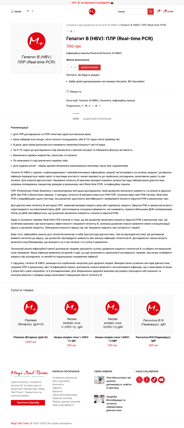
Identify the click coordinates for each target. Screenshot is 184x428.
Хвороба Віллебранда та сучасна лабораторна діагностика (115, 403)
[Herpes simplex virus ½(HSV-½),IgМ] (112, 314)
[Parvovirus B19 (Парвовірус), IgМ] (153, 314)
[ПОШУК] (150, 11)
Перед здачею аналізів (66, 401)
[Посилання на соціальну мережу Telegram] (96, 106)
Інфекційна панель (123, 100)
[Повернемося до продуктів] (71, 31)
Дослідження (87, 25)
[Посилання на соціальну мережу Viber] (100, 106)
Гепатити (105, 100)
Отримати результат (64, 377)
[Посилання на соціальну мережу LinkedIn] (89, 106)
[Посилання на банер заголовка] (92, 2)
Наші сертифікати (63, 405)
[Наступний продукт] (74, 31)
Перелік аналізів (62, 398)
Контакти (58, 384)
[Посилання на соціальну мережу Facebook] (82, 106)
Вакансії (57, 391)
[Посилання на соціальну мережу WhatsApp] (93, 106)
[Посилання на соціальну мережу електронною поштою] (86, 106)
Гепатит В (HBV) (108, 25)
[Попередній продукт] (68, 31)
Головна (71, 25)
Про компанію (61, 381)
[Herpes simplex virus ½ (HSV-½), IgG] (71, 314)
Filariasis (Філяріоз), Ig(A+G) (30, 337)
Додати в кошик (89, 67)
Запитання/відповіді (64, 394)
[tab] (76, 117)
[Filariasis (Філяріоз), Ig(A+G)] (31, 314)
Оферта (57, 387)
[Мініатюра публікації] (99, 383)
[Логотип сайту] (92, 11)
